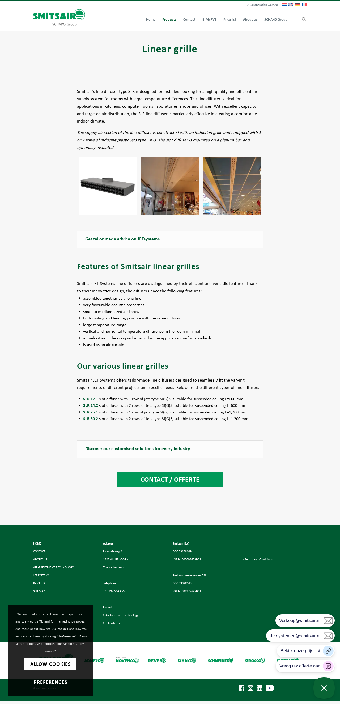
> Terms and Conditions (258, 559)
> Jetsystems (111, 623)
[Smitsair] (59, 17)
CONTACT (39, 551)
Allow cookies (50, 664)
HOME (37, 543)
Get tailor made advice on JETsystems (122, 239)
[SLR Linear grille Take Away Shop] (170, 186)
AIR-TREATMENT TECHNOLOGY (53, 567)
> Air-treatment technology (120, 615)
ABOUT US (40, 559)
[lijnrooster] (108, 186)
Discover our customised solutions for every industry (137, 448)
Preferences (50, 682)
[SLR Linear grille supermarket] (232, 186)
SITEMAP (39, 591)
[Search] (294, 20)
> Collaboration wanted (262, 5)
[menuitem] (261, 4)
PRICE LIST (40, 583)
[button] (302, 20)
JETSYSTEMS (41, 575)
